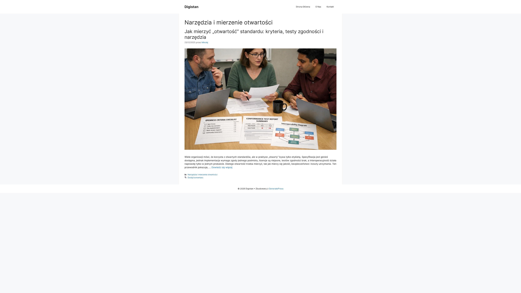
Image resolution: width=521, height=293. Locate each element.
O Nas (318, 6)
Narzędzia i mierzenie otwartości (202, 174)
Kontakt (330, 6)
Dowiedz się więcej (222, 167)
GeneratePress (276, 188)
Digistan (191, 7)
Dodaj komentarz (195, 177)
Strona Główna (303, 6)
